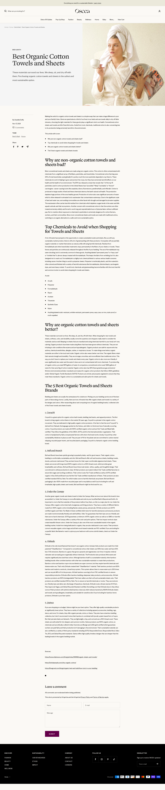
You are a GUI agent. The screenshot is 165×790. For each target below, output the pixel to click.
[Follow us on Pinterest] (108, 759)
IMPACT (35, 765)
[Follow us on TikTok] (114, 759)
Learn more (97, 3)
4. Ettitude (50, 541)
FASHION (7, 757)
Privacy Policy (85, 697)
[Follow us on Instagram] (102, 759)
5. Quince (49, 602)
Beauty (79, 19)
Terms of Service (98, 697)
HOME (6, 765)
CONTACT (68, 761)
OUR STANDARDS (38, 757)
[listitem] (13, 147)
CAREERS (68, 765)
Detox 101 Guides (46, 19)
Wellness (88, 19)
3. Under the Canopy (54, 491)
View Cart (121, 19)
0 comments (19, 127)
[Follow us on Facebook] (95, 759)
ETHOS (34, 761)
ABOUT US (69, 757)
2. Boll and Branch (53, 450)
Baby (104, 19)
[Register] (157, 764)
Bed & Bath (17, 27)
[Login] (159, 11)
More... (112, 19)
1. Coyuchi (50, 412)
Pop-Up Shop (60, 19)
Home (97, 19)
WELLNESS (8, 768)
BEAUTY (7, 761)
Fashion (70, 19)
